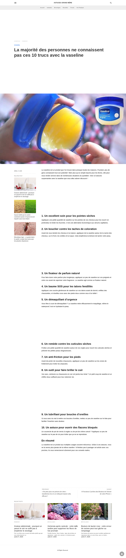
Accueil (42, 7)
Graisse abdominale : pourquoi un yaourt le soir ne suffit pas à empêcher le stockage (24, 194)
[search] (111, 3)
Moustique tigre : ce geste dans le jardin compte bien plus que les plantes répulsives (24, 239)
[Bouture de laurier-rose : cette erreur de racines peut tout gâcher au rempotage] (96, 511)
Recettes (65, 7)
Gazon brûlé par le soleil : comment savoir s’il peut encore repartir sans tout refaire (24, 217)
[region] (63, 73)
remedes (49, 7)
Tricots (72, 7)
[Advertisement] (63, 24)
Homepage (17, 41)
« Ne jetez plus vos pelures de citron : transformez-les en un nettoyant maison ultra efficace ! (56, 494)
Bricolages (57, 7)
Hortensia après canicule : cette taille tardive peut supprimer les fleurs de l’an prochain (63, 528)
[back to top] (122, 554)
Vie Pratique (80, 7)
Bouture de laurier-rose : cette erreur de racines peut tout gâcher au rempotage (96, 528)
